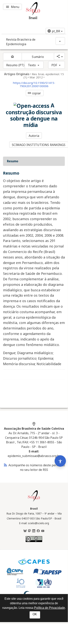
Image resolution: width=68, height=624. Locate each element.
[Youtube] (42, 531)
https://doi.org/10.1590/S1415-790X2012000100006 (34, 84)
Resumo (12, 161)
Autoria (34, 136)
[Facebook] (38, 531)
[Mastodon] (29, 531)
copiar (34, 93)
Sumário (38, 57)
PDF (54, 65)
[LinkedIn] (33, 531)
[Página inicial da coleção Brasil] (34, 501)
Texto (32, 65)
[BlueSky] (25, 531)
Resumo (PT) (15, 65)
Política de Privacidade (49, 607)
